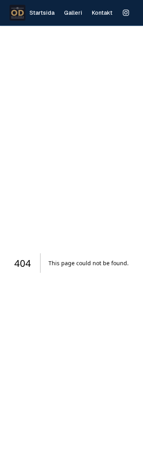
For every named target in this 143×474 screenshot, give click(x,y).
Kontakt (102, 12)
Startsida (41, 12)
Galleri (73, 12)
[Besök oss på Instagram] (126, 13)
